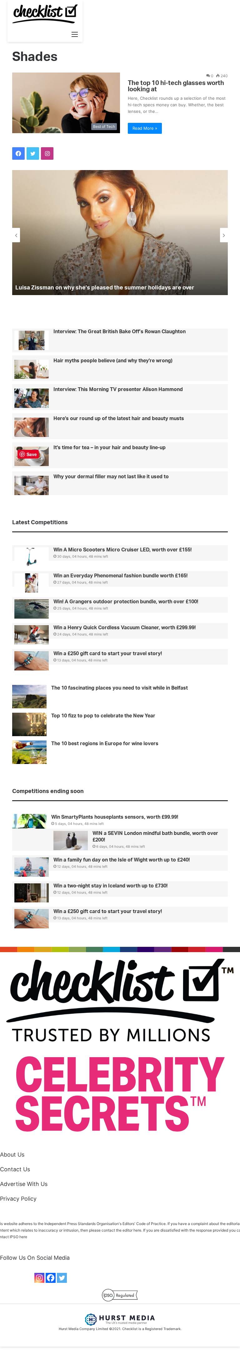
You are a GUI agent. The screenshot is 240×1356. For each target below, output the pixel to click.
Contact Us (15, 1169)
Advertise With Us (24, 1184)
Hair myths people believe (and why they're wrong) (112, 360)
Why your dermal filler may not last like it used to (111, 476)
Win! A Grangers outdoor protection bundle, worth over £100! (125, 601)
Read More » (144, 128)
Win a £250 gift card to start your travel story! (107, 653)
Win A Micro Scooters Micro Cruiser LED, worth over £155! (122, 549)
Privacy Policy (18, 1198)
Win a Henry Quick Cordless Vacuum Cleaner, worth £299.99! (124, 627)
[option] (120, 232)
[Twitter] (62, 1278)
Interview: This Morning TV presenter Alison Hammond (118, 389)
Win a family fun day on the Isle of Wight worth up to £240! (121, 859)
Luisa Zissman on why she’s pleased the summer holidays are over (104, 288)
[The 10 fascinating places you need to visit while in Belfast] (29, 696)
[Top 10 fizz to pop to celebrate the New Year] (29, 724)
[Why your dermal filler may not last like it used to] (31, 485)
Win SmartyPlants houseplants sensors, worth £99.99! (114, 817)
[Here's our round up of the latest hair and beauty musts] (31, 427)
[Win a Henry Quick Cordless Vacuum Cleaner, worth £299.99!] (31, 635)
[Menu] (75, 34)
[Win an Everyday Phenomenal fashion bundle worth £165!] (31, 583)
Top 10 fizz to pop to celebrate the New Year (103, 715)
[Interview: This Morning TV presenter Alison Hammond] (31, 398)
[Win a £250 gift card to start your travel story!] (31, 660)
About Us (12, 1154)
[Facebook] (51, 1278)
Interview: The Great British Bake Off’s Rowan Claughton (119, 331)
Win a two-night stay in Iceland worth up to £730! (110, 885)
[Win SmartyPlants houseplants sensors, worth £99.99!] (29, 823)
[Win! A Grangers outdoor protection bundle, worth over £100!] (31, 609)
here (23, 1236)
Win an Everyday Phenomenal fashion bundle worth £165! (120, 575)
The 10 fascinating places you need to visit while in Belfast (119, 688)
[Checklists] (45, 13)
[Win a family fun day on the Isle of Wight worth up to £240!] (31, 867)
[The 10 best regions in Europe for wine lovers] (29, 752)
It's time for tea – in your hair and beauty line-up (109, 447)
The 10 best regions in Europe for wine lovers (104, 743)
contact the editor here (121, 1230)
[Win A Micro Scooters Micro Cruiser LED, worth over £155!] (31, 557)
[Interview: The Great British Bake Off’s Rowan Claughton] (31, 340)
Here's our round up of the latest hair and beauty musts (118, 418)
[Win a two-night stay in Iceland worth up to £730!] (31, 893)
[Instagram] (39, 1278)
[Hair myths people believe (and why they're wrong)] (31, 369)
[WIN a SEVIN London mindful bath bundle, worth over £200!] (70, 840)
